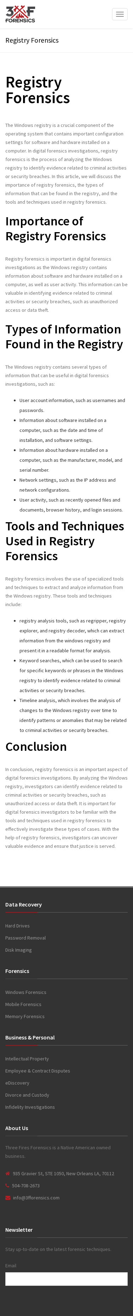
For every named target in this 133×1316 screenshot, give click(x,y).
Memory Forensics (25, 1016)
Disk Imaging (18, 950)
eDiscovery (17, 1083)
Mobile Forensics (23, 1004)
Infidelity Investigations (30, 1107)
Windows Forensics (25, 992)
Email (10, 1265)
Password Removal (25, 938)
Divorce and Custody (27, 1095)
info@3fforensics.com (36, 1197)
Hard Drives (17, 925)
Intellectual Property (27, 1058)
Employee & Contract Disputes (37, 1071)
